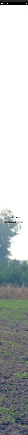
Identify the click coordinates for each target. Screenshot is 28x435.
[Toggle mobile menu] (26, 3)
